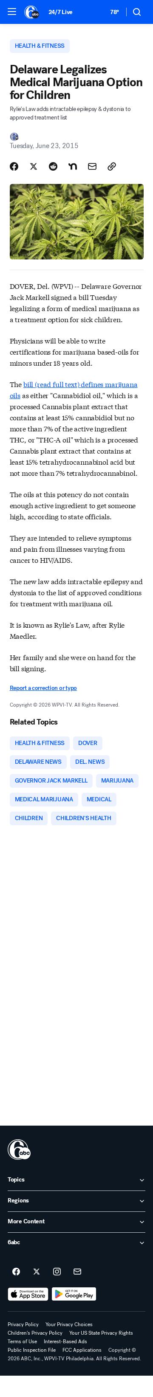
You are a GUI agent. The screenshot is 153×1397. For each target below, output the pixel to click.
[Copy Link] (112, 166)
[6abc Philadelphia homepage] (32, 12)
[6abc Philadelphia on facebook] (16, 1272)
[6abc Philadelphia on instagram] (56, 1272)
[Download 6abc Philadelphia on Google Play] (74, 1294)
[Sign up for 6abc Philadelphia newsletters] (77, 1272)
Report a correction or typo (43, 688)
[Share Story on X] (33, 166)
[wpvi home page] (19, 1149)
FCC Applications (82, 1350)
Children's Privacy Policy (35, 1333)
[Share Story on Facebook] (14, 166)
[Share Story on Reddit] (53, 166)
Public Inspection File (32, 1350)
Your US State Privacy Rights (101, 1333)
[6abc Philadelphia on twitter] (36, 1272)
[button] (12, 11)
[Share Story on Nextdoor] (72, 166)
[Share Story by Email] (92, 166)
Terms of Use (22, 1341)
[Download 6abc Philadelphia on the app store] (28, 1294)
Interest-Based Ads (65, 1341)
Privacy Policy (23, 1324)
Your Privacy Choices (69, 1324)
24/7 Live (60, 12)
